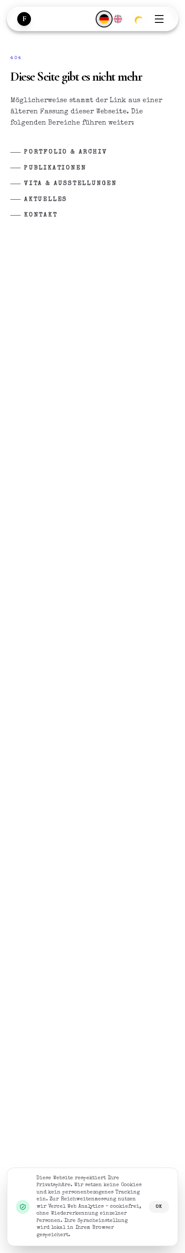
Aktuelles (45, 200)
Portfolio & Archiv (65, 152)
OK (159, 1206)
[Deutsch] (103, 18)
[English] (118, 19)
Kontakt (41, 215)
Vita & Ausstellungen (70, 184)
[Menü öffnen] (159, 19)
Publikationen (55, 168)
